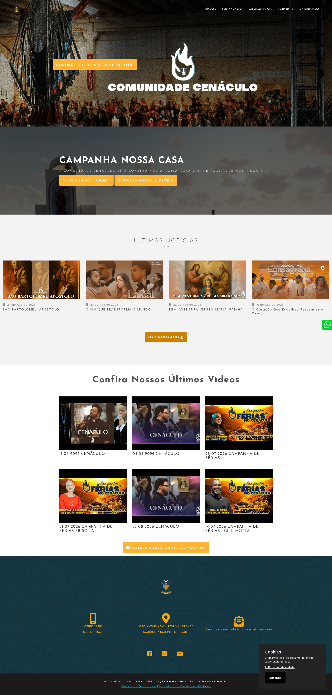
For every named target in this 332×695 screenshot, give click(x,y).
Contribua (285, 9)
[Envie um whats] (327, 325)
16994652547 (93, 632)
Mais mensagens (164, 337)
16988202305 (93, 626)
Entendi (275, 677)
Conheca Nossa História (146, 180)
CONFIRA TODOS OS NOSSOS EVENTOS (95, 64)
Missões (210, 9)
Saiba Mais (62, 305)
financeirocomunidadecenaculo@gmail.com (239, 629)
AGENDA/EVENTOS (260, 9)
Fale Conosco (232, 9)
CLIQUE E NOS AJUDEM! (86, 180)
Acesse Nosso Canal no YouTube (168, 547)
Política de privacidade (280, 667)
